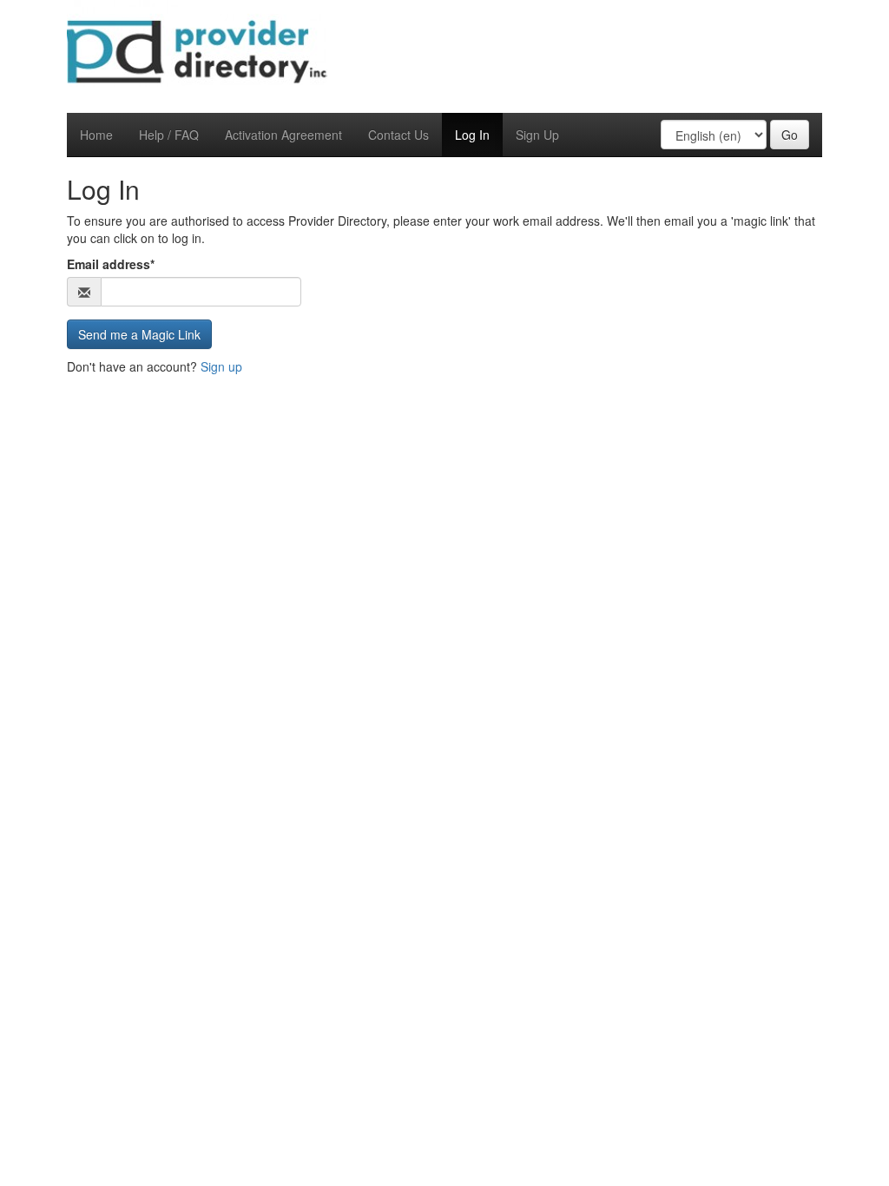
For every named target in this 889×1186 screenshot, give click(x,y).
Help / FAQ (169, 134)
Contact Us (398, 134)
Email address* (111, 264)
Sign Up (537, 134)
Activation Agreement (283, 134)
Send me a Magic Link (139, 334)
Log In (472, 134)
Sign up (221, 366)
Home (96, 134)
